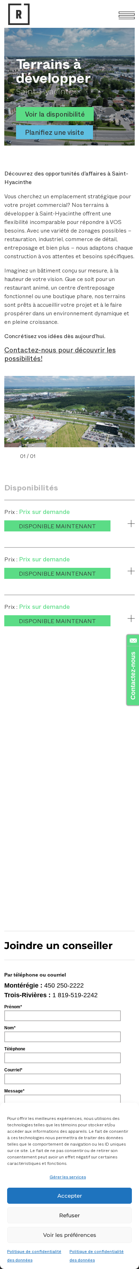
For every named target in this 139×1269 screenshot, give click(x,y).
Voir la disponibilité (55, 114)
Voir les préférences (69, 1235)
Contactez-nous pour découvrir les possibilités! (60, 354)
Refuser (69, 1215)
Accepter (69, 1195)
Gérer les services (68, 1176)
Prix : (11, 512)
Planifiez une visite (54, 132)
